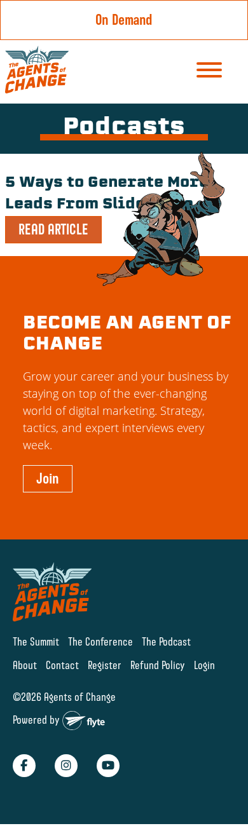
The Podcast (166, 641)
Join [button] (47, 478)
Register (104, 665)
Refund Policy (157, 665)
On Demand (124, 19)
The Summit (36, 641)
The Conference (100, 641)
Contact (62, 665)
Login (204, 665)
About (25, 665)
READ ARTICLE (53, 229)
